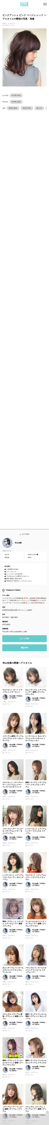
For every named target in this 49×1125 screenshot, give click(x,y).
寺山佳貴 (18, 548)
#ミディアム (27, 108)
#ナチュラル (13, 108)
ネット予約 (24, 643)
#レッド (39, 108)
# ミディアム (16, 95)
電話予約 (24, 652)
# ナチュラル (16, 102)
